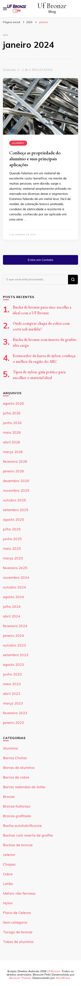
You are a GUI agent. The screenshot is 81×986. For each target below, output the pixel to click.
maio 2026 (12, 432)
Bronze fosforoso (16, 806)
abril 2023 (11, 693)
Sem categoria (15, 922)
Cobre (8, 874)
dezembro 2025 (16, 480)
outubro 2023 (14, 645)
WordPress (63, 978)
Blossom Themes (20, 978)
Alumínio (18, 143)
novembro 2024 (16, 577)
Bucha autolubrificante (22, 825)
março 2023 (13, 703)
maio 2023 (12, 684)
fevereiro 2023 (15, 713)
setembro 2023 (15, 655)
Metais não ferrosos (19, 893)
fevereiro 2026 (15, 461)
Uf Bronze (52, 5)
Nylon (8, 903)
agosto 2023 (13, 664)
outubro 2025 (14, 500)
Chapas (9, 864)
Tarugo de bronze (17, 932)
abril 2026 (11, 442)
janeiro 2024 (13, 635)
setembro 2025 (15, 510)
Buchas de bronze (18, 845)
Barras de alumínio (19, 767)
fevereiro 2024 (15, 626)
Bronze (9, 796)
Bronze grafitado (17, 816)
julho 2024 (12, 606)
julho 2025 (12, 529)
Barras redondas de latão (24, 787)
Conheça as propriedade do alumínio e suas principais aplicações (35, 159)
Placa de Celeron (17, 912)
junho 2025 (12, 539)
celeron (9, 854)
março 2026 (13, 451)
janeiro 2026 (13, 471)
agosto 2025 (13, 519)
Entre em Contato (40, 260)
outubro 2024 (14, 587)
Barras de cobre (16, 777)
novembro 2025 (16, 490)
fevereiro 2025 (15, 568)
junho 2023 (12, 674)
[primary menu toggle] (5, 8)
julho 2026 (12, 413)
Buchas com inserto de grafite (28, 835)
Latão (8, 883)
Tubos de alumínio (18, 941)
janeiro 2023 (13, 722)
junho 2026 (12, 422)
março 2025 (13, 558)
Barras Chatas (15, 758)
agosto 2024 (13, 597)
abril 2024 (11, 616)
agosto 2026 (13, 403)
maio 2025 (12, 548)
